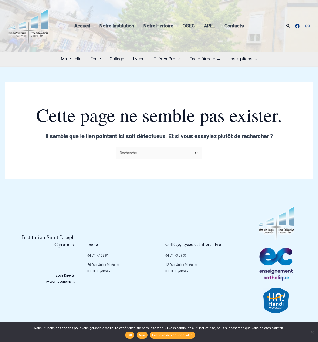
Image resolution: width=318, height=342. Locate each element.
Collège (117, 58)
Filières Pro (164, 58)
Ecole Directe (65, 275)
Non (142, 335)
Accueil (82, 26)
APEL (209, 26)
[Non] (312, 332)
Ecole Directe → (205, 58)
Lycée (138, 58)
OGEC (189, 26)
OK (130, 335)
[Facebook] (297, 26)
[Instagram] (307, 26)
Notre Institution (116, 26)
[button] (288, 26)
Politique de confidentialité (172, 335)
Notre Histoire (158, 26)
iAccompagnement (60, 281)
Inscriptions (241, 58)
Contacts (234, 26)
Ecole (95, 58)
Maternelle (71, 58)
